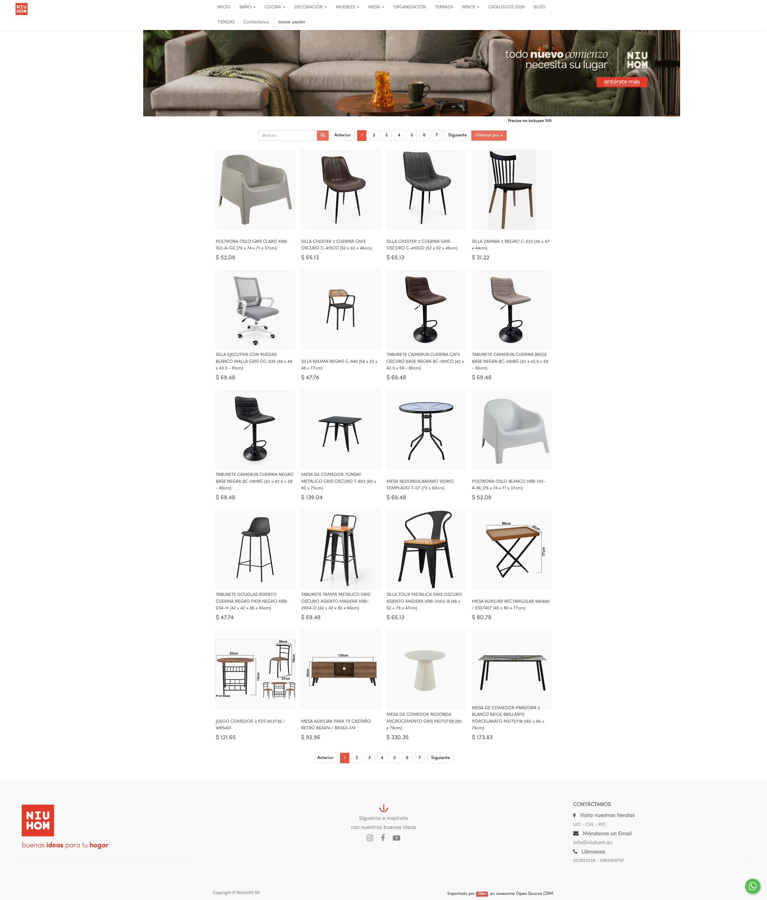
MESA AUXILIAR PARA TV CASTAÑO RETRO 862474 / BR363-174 (336, 725)
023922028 (584, 861)
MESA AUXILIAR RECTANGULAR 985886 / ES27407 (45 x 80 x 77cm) (510, 605)
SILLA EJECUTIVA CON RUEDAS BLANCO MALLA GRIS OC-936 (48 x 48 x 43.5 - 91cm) (254, 362)
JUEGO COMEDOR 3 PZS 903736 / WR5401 (250, 725)
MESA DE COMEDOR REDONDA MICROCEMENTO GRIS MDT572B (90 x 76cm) (423, 722)
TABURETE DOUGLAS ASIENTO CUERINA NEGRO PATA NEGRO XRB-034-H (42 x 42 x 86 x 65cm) (252, 602)
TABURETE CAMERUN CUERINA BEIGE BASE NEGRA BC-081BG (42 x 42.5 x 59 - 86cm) (510, 362)
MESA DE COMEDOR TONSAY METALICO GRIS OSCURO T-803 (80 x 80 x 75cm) (338, 482)
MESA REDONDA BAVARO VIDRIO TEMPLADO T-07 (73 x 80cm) (420, 485)
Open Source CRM (534, 894)
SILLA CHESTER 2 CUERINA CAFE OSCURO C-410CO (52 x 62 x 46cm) (336, 245)
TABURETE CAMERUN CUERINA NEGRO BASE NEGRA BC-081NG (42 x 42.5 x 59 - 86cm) (255, 482)
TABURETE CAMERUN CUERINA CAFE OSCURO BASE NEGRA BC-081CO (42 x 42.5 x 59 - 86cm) (425, 362)
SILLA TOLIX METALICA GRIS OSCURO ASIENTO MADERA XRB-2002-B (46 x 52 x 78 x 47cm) (424, 602)
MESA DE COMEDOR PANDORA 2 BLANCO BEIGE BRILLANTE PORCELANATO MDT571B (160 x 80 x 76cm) (508, 718)
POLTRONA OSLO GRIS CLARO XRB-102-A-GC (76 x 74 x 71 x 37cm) (252, 245)
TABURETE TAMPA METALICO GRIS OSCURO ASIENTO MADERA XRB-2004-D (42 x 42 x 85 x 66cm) (335, 602)
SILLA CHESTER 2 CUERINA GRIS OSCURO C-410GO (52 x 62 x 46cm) (422, 245)
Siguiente (457, 135)
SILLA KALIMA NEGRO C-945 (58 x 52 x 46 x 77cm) (339, 365)
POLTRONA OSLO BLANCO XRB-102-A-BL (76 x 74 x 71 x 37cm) (509, 485)
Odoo (482, 894)
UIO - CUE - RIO (589, 825)
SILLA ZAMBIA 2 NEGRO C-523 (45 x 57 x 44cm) (510, 245)
